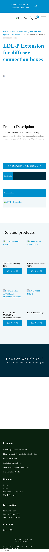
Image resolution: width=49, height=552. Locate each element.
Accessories (15, 35)
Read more (12, 271)
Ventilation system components (16, 467)
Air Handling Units (11, 472)
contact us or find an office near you (24, 362)
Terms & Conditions (12, 518)
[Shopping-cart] (37, 18)
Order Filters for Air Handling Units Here (20, 6)
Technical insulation (12, 463)
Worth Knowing (10, 495)
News (5, 488)
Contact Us (8, 530)
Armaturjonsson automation (15, 450)
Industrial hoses (10, 458)
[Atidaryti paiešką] (31, 18)
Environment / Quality (13, 492)
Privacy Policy (9, 511)
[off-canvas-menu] (43, 18)
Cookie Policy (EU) (11, 514)
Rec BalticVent (9, 31)
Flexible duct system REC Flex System (20, 454)
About (5, 485)
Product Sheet (17, 202)
